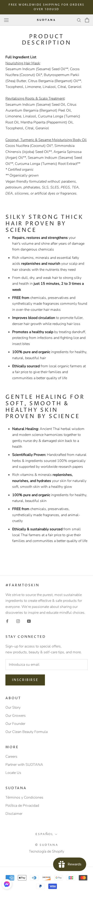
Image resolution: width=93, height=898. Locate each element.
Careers (11, 756)
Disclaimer (13, 813)
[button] (7, 884)
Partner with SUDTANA (24, 764)
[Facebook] (7, 621)
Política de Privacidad (22, 805)
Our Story (13, 707)
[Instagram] (18, 621)
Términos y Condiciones (24, 797)
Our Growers (15, 715)
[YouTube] (29, 621)
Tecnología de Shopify (46, 851)
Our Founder (15, 723)
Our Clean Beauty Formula (26, 731)
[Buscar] (79, 20)
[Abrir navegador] (6, 20)
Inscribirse (25, 680)
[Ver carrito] (87, 20)
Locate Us (13, 772)
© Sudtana (46, 845)
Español (44, 834)
